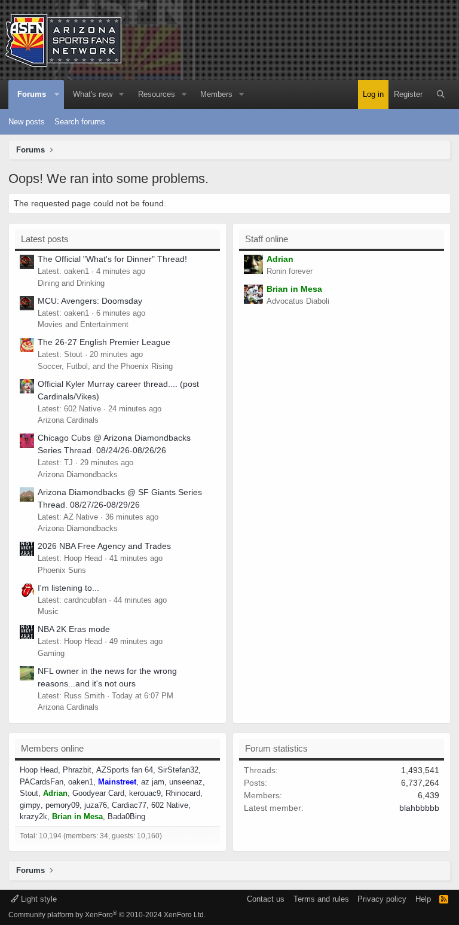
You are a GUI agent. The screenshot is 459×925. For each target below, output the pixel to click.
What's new (92, 94)
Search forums (79, 121)
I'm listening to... (68, 588)
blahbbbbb (419, 808)
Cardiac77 (129, 805)
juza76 (95, 805)
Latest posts (45, 239)
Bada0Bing (126, 816)
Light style (38, 899)
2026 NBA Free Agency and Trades (104, 546)
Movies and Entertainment (83, 324)
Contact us (265, 899)
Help (423, 899)
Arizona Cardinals (68, 420)
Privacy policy (381, 899)
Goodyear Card (98, 793)
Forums (31, 94)
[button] (57, 94)
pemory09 (62, 805)
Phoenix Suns (62, 570)
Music (48, 611)
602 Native (169, 805)
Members (216, 94)
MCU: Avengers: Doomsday (90, 301)
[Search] (441, 94)
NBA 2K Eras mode (74, 629)
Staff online (266, 239)
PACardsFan (41, 781)
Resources (156, 94)
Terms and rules (321, 899)
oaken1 (80, 781)
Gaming (51, 653)
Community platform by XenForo (107, 915)
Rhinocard (183, 793)
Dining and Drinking (71, 283)
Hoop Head (39, 769)
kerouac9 (145, 793)
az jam (152, 781)
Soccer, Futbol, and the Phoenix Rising (105, 366)
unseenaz (186, 781)
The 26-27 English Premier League (104, 342)
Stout (29, 793)
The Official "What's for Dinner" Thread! (112, 259)
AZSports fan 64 (124, 769)
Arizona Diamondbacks (78, 474)
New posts (26, 121)
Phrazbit (77, 769)
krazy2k (33, 816)
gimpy (30, 805)
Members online (52, 748)
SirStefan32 (178, 769)
